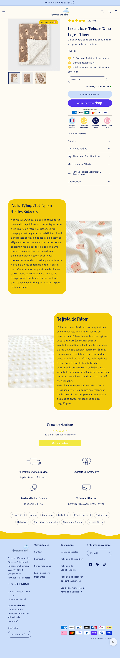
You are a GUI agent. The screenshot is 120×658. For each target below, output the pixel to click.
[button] (3, 11)
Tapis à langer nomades (46, 521)
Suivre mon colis (42, 565)
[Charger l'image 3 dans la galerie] (40, 78)
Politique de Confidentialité (68, 567)
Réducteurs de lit (82, 514)
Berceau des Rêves (104, 639)
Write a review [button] (60, 443)
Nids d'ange (23, 521)
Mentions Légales (69, 551)
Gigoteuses (47, 514)
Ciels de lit (63, 514)
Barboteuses (102, 514)
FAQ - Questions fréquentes (42, 574)
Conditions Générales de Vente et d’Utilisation (73, 589)
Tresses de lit (18, 514)
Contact (38, 551)
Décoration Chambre (73, 521)
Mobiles (33, 514)
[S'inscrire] (108, 553)
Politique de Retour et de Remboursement (72, 578)
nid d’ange (29, 246)
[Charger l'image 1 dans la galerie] (14, 78)
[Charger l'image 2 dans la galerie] (27, 78)
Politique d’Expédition (72, 558)
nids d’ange (68, 376)
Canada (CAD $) (18, 634)
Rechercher (40, 558)
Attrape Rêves (96, 521)
